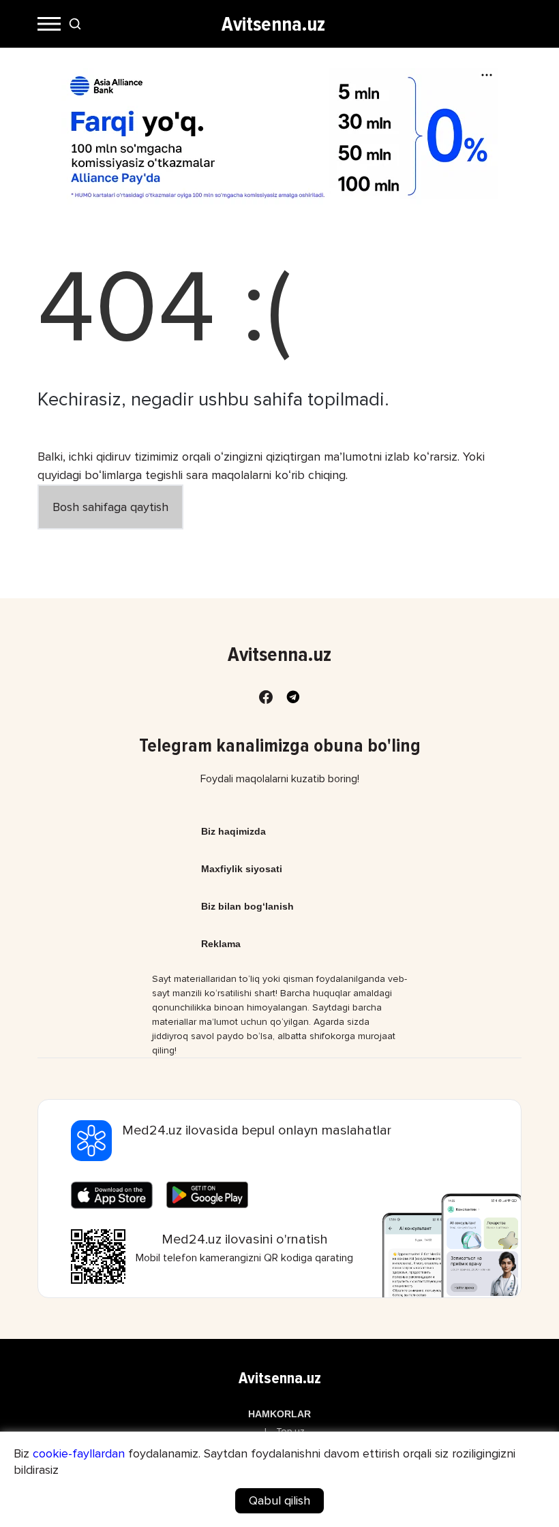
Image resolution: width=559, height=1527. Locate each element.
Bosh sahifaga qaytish (110, 506)
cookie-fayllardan (79, 1453)
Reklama (221, 943)
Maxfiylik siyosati (241, 868)
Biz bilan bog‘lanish (247, 906)
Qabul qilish (279, 1500)
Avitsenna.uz (273, 24)
